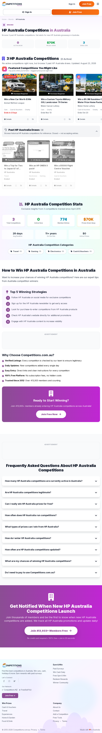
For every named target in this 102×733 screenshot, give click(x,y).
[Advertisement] (51, 342)
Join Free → (10, 695)
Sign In (72, 4)
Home (4, 19)
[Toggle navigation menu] (98, 4)
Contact (56, 711)
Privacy (56, 721)
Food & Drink (7, 721)
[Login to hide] (33, 119)
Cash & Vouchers (16, 110)
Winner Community (60, 683)
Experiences (7, 714)
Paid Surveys (58, 669)
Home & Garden (8, 718)
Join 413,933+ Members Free (49, 630)
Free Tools (57, 718)
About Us (56, 707)
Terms (64, 721)
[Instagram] (9, 682)
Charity (27, 110)
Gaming (42, 176)
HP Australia (9, 172)
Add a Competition (60, 714)
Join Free (86, 4)
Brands (11, 19)
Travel (6, 176)
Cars (5, 110)
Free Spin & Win (59, 676)
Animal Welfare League (14, 103)
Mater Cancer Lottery (50, 106)
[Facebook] (4, 682)
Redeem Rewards (60, 679)
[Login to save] (28, 119)
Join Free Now (49, 414)
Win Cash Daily (59, 672)
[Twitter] (14, 682)
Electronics (33, 176)
